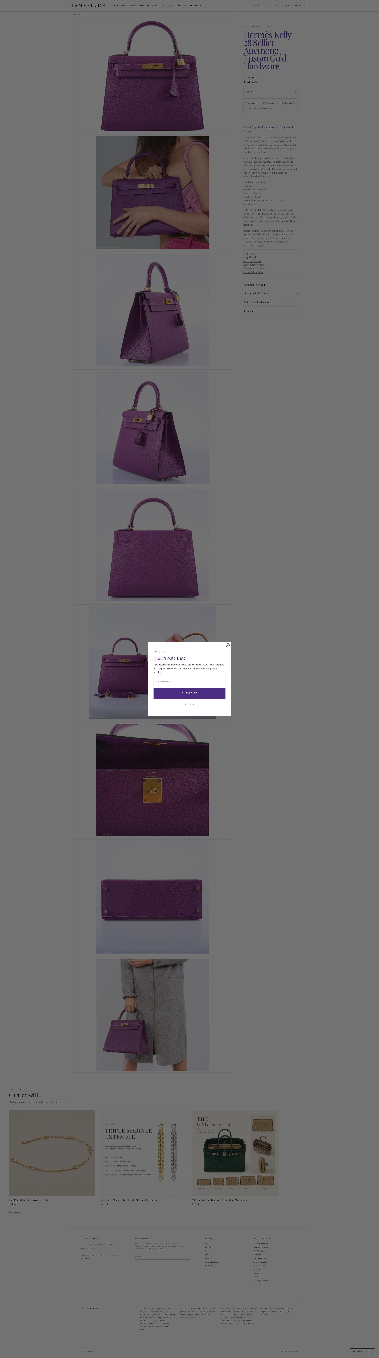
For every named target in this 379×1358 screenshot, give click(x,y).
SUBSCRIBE (189, 693)
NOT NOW (189, 705)
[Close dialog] (227, 645)
